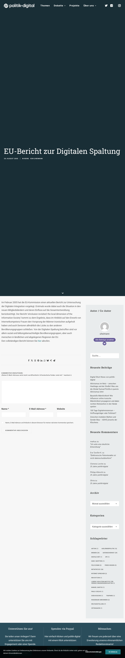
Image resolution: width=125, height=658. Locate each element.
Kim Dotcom (96, 578)
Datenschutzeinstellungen (93, 652)
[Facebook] (112, 5)
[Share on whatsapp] (44, 360)
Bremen (95, 553)
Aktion (94, 548)
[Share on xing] (50, 360)
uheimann (38, 158)
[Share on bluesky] (47, 360)
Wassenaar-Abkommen (100, 600)
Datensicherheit (110, 553)
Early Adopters (97, 561)
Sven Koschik (97, 595)
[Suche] (104, 355)
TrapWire (110, 595)
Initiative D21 (97, 569)
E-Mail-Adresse (37, 409)
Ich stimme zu (113, 652)
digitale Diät (96, 557)
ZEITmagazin (96, 608)
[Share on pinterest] (38, 360)
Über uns (88, 5)
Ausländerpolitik (109, 548)
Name (5, 409)
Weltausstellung (98, 604)
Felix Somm (96, 565)
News (26, 158)
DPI (107, 557)
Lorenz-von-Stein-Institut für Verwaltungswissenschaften (103, 582)
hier (40, 341)
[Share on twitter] (31, 360)
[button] (116, 355)
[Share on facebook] (28, 360)
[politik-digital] (19, 6)
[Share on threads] (35, 360)
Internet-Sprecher (99, 573)
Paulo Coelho (97, 591)
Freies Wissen (110, 565)
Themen (45, 5)
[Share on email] (54, 360)
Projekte (74, 5)
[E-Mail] (104, 343)
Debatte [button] (58, 5)
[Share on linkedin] (41, 360)
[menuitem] (45, 5)
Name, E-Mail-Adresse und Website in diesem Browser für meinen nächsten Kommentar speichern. (39, 423)
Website (61, 409)
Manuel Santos (97, 587)
